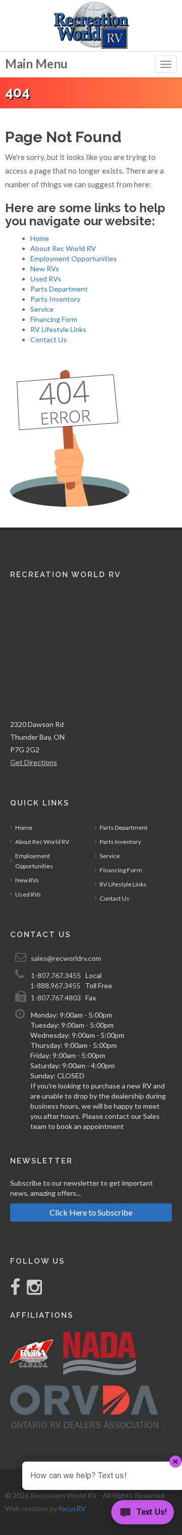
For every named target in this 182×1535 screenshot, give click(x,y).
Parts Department (59, 289)
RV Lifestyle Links (58, 329)
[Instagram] (32, 1290)
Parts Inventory (55, 299)
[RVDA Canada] (31, 1353)
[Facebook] (16, 1290)
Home (39, 238)
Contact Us (48, 339)
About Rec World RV (63, 248)
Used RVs (45, 278)
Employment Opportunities (73, 258)
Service (42, 309)
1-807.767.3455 (56, 975)
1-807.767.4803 (56, 997)
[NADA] (99, 1353)
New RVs (44, 268)
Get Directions (33, 762)
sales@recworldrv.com (66, 958)
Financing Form (53, 319)
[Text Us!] (142, 1514)
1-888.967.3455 (55, 985)
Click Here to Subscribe (91, 1212)
